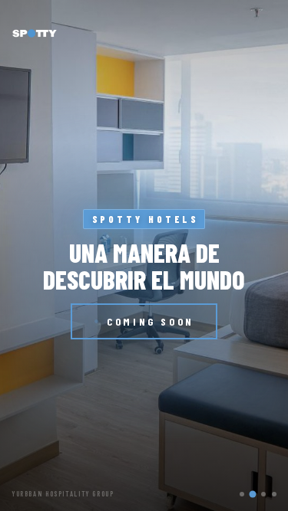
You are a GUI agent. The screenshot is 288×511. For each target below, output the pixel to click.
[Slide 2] (253, 493)
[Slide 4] (274, 494)
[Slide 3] (263, 494)
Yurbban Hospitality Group (63, 494)
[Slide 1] (242, 494)
